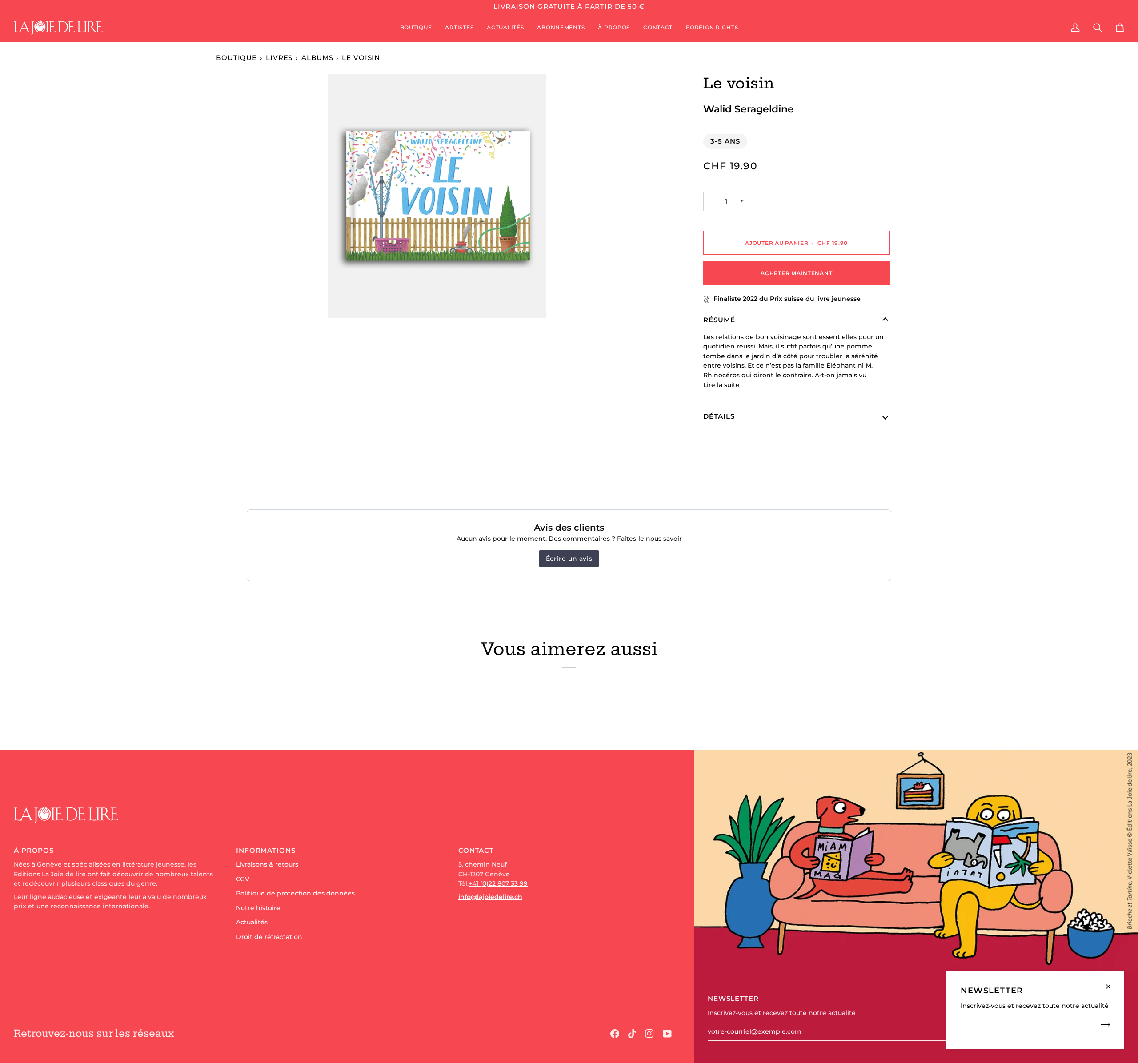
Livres (279, 57)
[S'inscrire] (1102, 1024)
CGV (242, 879)
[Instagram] (649, 1033)
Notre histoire (258, 908)
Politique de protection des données (295, 893)
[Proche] (1112, 983)
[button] (416, 27)
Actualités (252, 922)
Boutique (236, 57)
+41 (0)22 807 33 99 (498, 883)
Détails (718, 416)
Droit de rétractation (269, 937)
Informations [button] (266, 850)
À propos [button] (34, 850)
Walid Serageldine (748, 109)
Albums (317, 57)
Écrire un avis (569, 559)
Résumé (719, 320)
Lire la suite (721, 385)
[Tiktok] (632, 1033)
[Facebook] (614, 1033)
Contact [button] (476, 850)
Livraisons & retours (267, 864)
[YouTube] (667, 1033)
